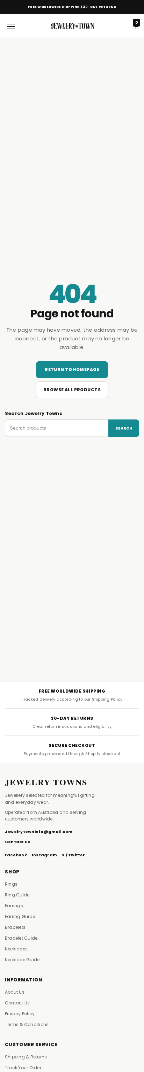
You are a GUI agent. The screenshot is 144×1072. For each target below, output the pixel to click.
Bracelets (15, 927)
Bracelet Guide (21, 938)
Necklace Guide (22, 960)
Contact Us (17, 1003)
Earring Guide (20, 916)
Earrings (14, 906)
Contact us (17, 842)
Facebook (16, 855)
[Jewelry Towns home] (72, 26)
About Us (14, 992)
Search (123, 428)
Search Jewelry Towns (33, 413)
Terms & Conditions (27, 1024)
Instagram (44, 855)
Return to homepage (72, 369)
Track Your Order (23, 1068)
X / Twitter (73, 855)
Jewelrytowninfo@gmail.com (38, 831)
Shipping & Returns (26, 1057)
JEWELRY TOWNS (46, 782)
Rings (11, 884)
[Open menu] (11, 26)
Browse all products (72, 390)
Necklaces (16, 949)
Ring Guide (17, 895)
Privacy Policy (20, 1014)
